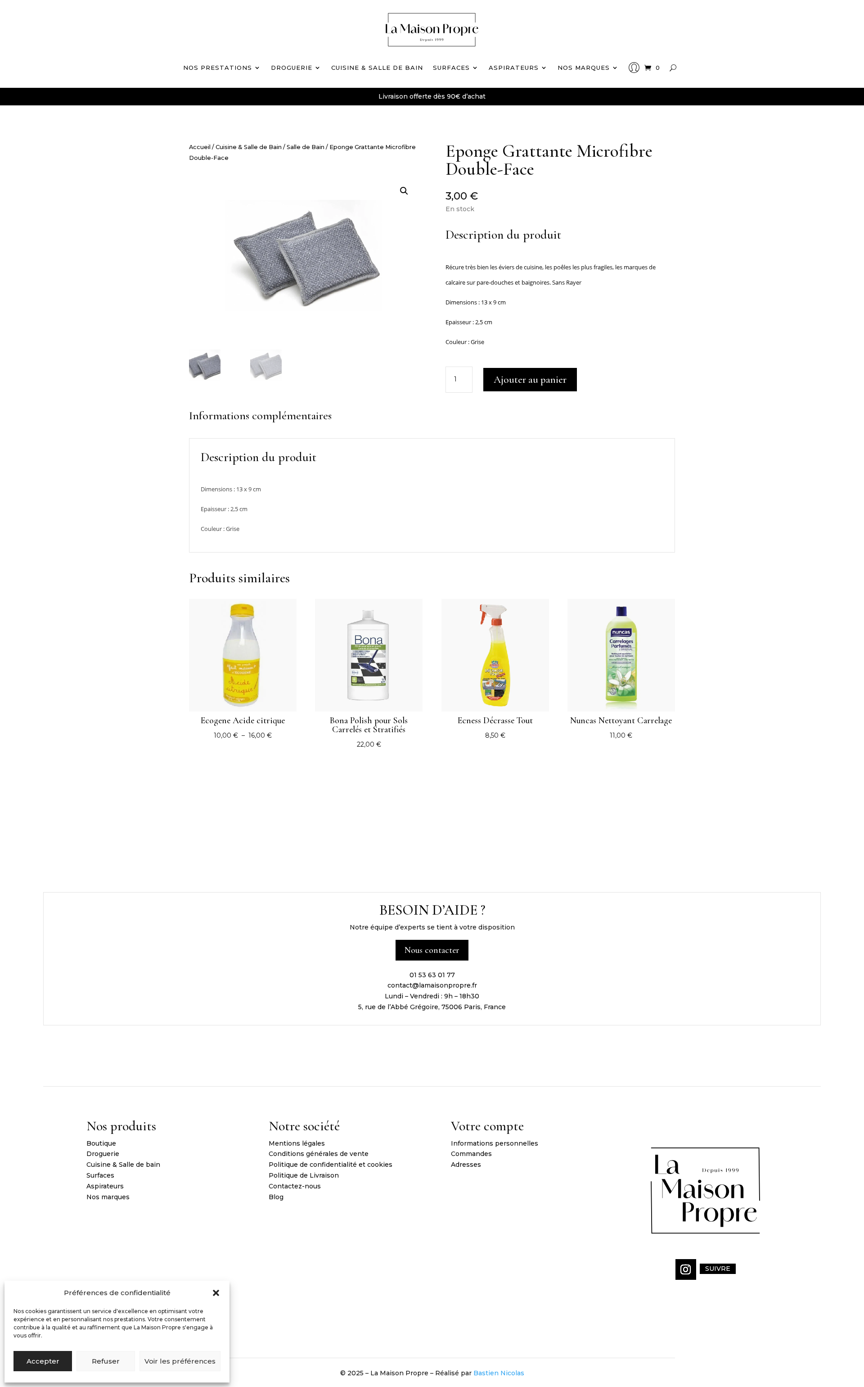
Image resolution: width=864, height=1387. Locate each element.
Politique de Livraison (304, 1175)
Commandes (471, 1154)
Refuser (106, 1361)
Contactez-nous (295, 1186)
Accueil (200, 147)
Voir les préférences (180, 1361)
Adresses (466, 1164)
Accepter (43, 1361)
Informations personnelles (494, 1143)
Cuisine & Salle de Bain (249, 147)
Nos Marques (584, 67)
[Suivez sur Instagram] (685, 1269)
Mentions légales (297, 1143)
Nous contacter (432, 950)
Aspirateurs (514, 67)
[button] (216, 1292)
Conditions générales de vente (319, 1154)
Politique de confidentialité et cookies (330, 1164)
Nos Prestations (217, 67)
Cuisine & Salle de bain (377, 67)
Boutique (101, 1143)
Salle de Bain (305, 147)
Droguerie (291, 67)
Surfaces (451, 67)
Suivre (717, 1269)
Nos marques (108, 1197)
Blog (276, 1197)
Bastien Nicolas (498, 1373)
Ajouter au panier (530, 379)
